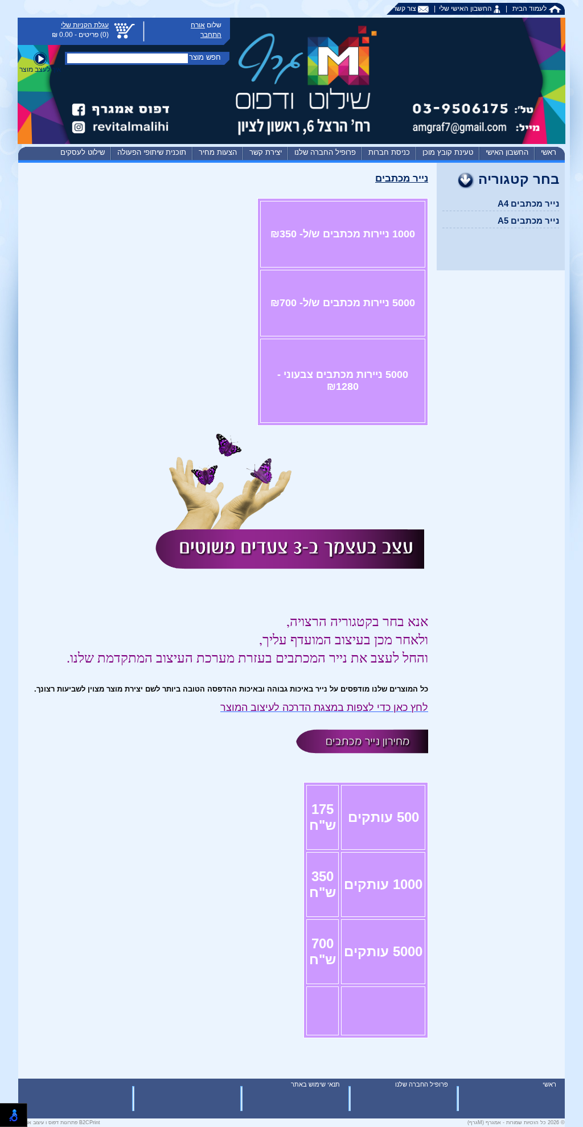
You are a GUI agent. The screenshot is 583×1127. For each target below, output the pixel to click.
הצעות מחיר (218, 152)
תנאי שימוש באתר (315, 1084)
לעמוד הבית (530, 9)
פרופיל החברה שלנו (325, 152)
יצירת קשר (265, 152)
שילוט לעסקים (82, 152)
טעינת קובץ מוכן (447, 152)
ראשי (548, 152)
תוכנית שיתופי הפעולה (151, 152)
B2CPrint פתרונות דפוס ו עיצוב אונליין (59, 1122)
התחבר (210, 35)
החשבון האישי (507, 152)
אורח (198, 25)
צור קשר (405, 9)
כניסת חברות (389, 152)
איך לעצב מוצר (40, 69)
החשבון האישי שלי (466, 9)
